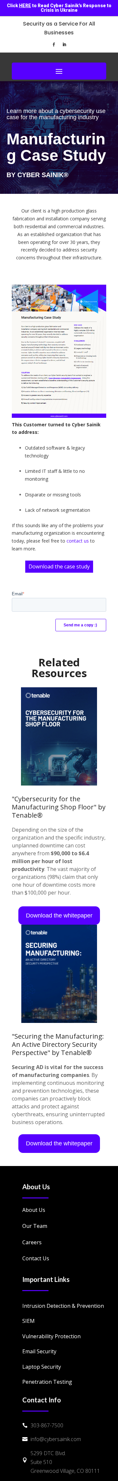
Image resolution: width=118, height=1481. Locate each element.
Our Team (34, 1226)
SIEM (28, 1320)
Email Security (39, 1351)
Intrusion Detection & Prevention (63, 1305)
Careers (32, 1242)
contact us (78, 541)
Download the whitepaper (59, 915)
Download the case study (59, 566)
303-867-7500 (46, 1425)
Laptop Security (41, 1366)
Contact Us (35, 1258)
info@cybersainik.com (55, 1439)
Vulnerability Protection (51, 1336)
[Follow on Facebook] (53, 44)
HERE (25, 5)
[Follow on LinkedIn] (64, 44)
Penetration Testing (47, 1381)
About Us (33, 1209)
